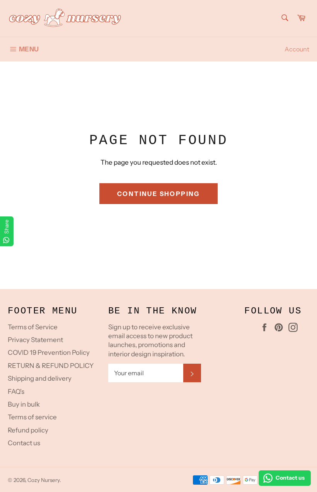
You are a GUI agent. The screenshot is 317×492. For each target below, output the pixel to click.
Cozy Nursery (43, 480)
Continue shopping (158, 193)
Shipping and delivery (40, 378)
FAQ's (16, 391)
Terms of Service (33, 327)
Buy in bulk (24, 404)
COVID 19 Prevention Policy (49, 352)
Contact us (24, 443)
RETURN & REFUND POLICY (51, 365)
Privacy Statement (35, 340)
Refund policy (28, 430)
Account (297, 49)
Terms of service (32, 417)
